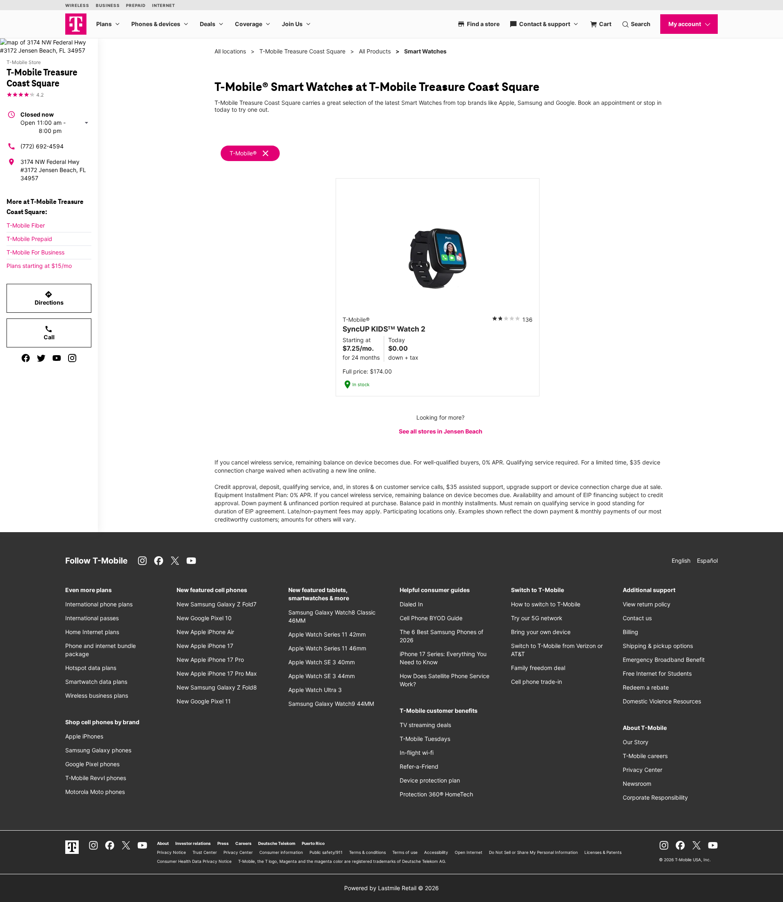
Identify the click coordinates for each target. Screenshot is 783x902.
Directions (49, 298)
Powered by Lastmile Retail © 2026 (391, 887)
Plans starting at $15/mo (39, 265)
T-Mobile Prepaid (29, 238)
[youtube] (57, 358)
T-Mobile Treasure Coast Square (302, 51)
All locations (230, 51)
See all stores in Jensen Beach (440, 431)
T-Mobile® (243, 153)
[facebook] (26, 358)
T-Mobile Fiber (26, 225)
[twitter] (41, 358)
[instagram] (72, 358)
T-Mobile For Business (35, 252)
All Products (375, 51)
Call (49, 332)
